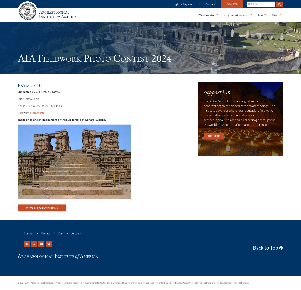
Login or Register (182, 4)
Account (76, 233)
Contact (210, 4)
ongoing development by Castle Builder (230, 282)
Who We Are (207, 15)
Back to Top (266, 248)
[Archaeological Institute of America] (28, 10)
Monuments (37, 112)
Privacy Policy (181, 282)
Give (274, 15)
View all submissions (42, 208)
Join (260, 15)
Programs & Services (236, 15)
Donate (232, 4)
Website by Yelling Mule (200, 282)
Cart (60, 233)
